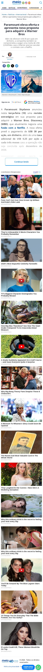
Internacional (21, 14)
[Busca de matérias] (40, 3)
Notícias (12, 8)
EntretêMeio (22, 8)
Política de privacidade (11, 666)
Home (4, 8)
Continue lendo (21, 161)
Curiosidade (34, 8)
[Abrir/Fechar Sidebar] (2, 2)
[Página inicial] (16, 3)
